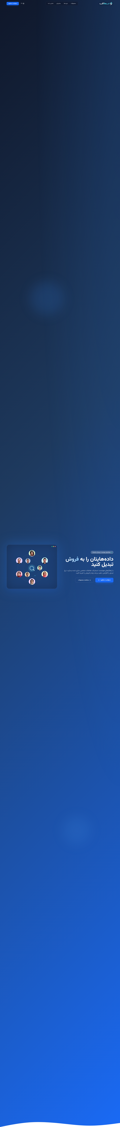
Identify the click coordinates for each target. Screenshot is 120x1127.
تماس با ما (50, 3)
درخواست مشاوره (12, 3)
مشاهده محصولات (83, 580)
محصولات (73, 3)
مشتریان (58, 3)
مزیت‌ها (66, 3)
